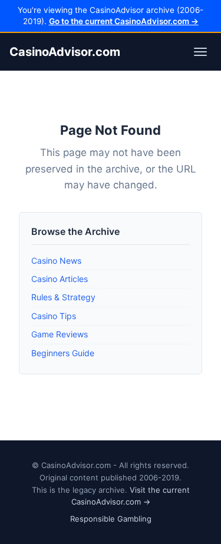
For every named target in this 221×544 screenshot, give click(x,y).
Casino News (56, 261)
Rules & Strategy (63, 297)
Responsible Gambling (110, 518)
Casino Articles (59, 279)
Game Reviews (59, 334)
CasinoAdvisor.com (64, 52)
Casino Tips (53, 316)
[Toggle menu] (200, 52)
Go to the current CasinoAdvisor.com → (124, 21)
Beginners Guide (62, 353)
